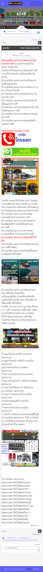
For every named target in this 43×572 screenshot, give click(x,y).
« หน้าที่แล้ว (34, 40)
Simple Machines (21, 569)
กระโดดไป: (37, 544)
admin (21, 53)
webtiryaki (36, 569)
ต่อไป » (40, 40)
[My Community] (16, 3)
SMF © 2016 (13, 569)
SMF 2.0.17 (7, 569)
